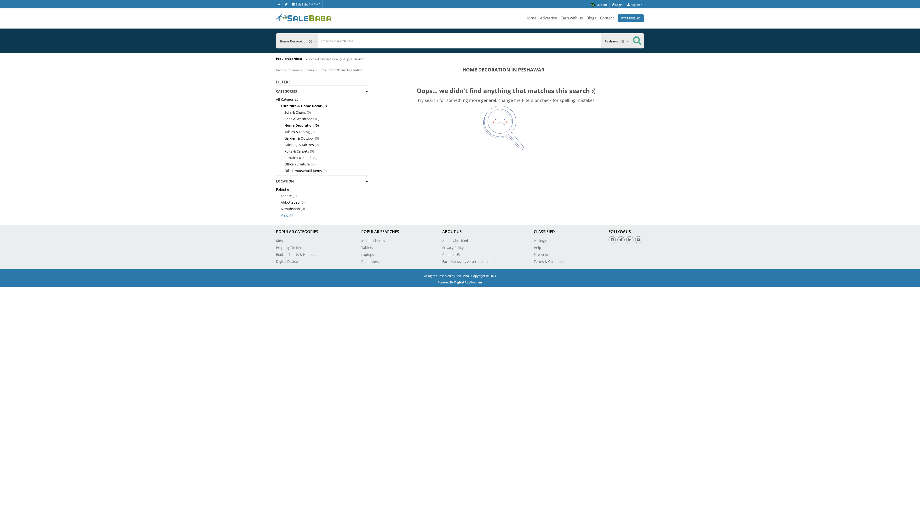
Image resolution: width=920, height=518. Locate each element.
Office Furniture (297, 164)
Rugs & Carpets (296, 151)
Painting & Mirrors (299, 144)
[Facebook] (279, 4)
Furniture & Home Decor (319, 70)
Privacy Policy (453, 247)
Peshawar (293, 70)
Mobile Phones (373, 240)
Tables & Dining (297, 132)
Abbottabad (290, 202)
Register (636, 5)
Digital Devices (354, 59)
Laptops (367, 254)
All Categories (287, 99)
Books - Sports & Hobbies (296, 254)
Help (537, 247)
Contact (607, 18)
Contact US (451, 254)
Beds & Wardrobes (299, 119)
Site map (541, 254)
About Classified (455, 240)
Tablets (367, 247)
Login (618, 5)
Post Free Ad (630, 18)
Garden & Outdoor (299, 138)
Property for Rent (290, 247)
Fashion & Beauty (330, 59)
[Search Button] (637, 40)
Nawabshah (290, 208)
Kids (279, 240)
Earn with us (572, 18)
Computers (370, 261)
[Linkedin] (629, 239)
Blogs (591, 18)
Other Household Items (303, 170)
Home (530, 18)
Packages (541, 240)
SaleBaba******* (307, 4)
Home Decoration (350, 70)
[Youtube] (638, 239)
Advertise (548, 18)
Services (310, 59)
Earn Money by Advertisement (466, 261)
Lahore (286, 196)
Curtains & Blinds (298, 157)
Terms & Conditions (549, 261)
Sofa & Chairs (295, 112)
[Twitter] (286, 4)
